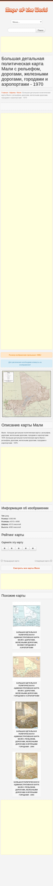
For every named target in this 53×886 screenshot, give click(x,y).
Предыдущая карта (11, 561)
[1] (4, 548)
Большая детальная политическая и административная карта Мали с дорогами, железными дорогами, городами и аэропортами (26, 689)
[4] (26, 548)
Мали (19, 92)
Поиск (40, 30)
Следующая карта (42, 561)
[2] (11, 548)
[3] (19, 548)
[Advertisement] (26, 44)
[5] (33, 548)
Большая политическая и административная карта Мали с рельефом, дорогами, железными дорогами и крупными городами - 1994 (26, 788)
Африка (12, 92)
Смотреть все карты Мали (26, 568)
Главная (4, 92)
